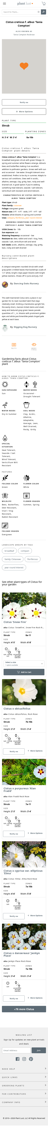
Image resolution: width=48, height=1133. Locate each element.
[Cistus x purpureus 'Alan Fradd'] (24, 794)
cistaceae (18, 205)
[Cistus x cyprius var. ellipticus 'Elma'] (24, 876)
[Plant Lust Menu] (4, 4)
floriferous (19, 218)
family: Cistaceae (13, 559)
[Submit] (43, 11)
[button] (39, 12)
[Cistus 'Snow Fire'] (24, 630)
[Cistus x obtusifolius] (24, 713)
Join (39, 1050)
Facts (14, 348)
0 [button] (44, 2)
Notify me (24, 102)
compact (10, 218)
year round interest (33, 218)
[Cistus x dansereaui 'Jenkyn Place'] (24, 959)
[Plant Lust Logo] (25, 3)
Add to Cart (26, 672)
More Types (34, 349)
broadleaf (9, 550)
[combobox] (24, 664)
